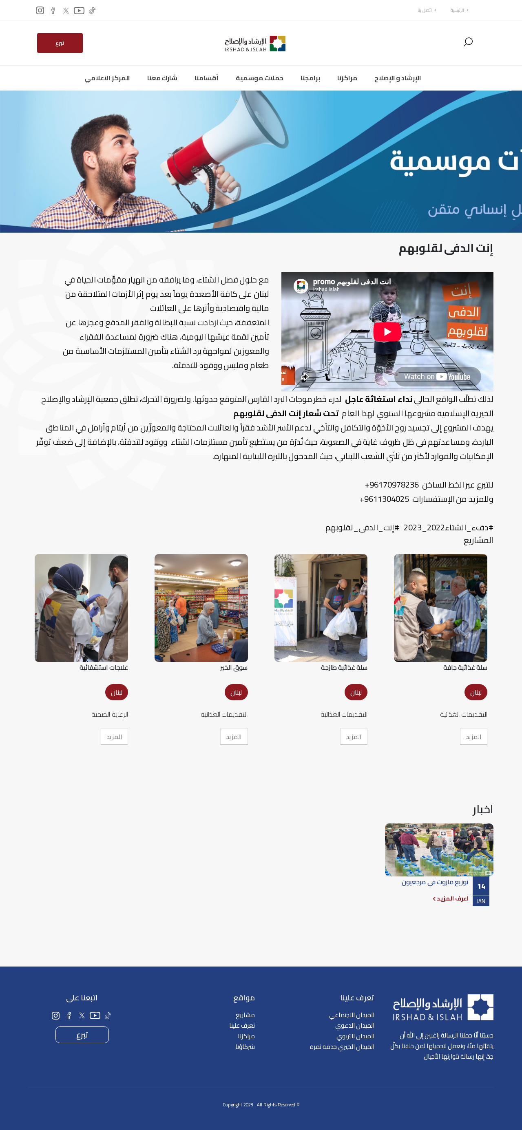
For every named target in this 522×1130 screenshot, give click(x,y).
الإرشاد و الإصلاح (397, 78)
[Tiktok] (92, 10)
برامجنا (310, 78)
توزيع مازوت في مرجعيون (435, 882)
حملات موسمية (259, 78)
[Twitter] (66, 10)
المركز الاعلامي (107, 78)
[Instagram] (40, 10)
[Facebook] (53, 10)
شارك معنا (162, 78)
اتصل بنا (425, 10)
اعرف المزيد (452, 898)
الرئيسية (457, 10)
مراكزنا (347, 78)
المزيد (474, 737)
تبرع (59, 43)
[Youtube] (79, 10)
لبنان (476, 692)
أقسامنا (207, 78)
